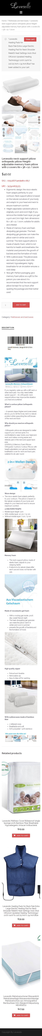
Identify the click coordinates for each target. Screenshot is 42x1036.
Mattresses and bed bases (18, 21)
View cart (30, 39)
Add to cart (21, 305)
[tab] (8, 327)
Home (4, 21)
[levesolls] (21, 5)
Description (8, 328)
